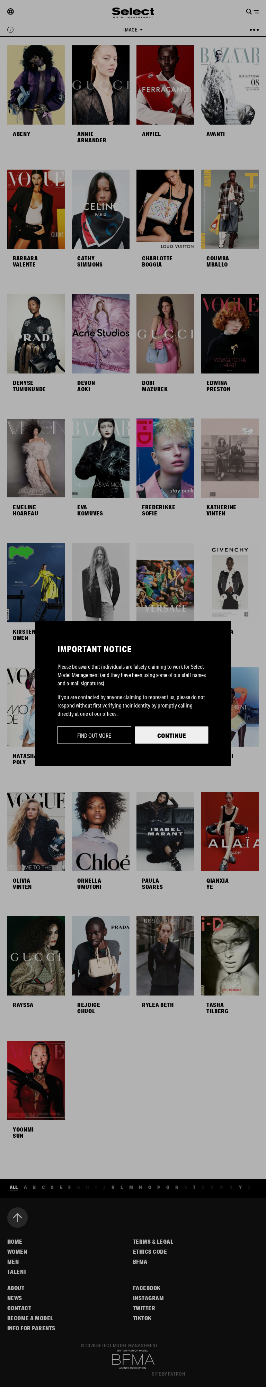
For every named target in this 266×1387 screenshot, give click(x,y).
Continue (171, 735)
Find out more (94, 735)
